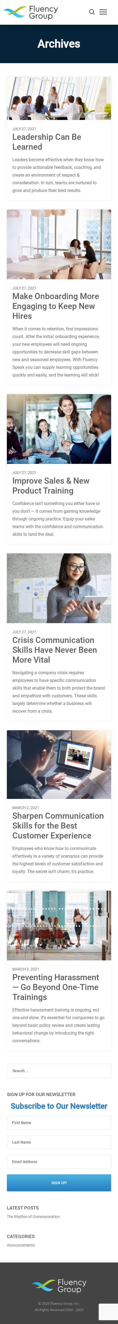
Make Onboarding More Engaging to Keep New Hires (55, 306)
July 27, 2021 (24, 129)
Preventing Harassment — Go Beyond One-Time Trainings (55, 987)
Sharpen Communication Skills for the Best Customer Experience (58, 825)
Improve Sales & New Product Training (50, 485)
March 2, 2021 (25, 807)
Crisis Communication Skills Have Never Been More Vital (54, 650)
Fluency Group (30, 14)
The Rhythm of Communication (33, 1216)
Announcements (21, 1245)
